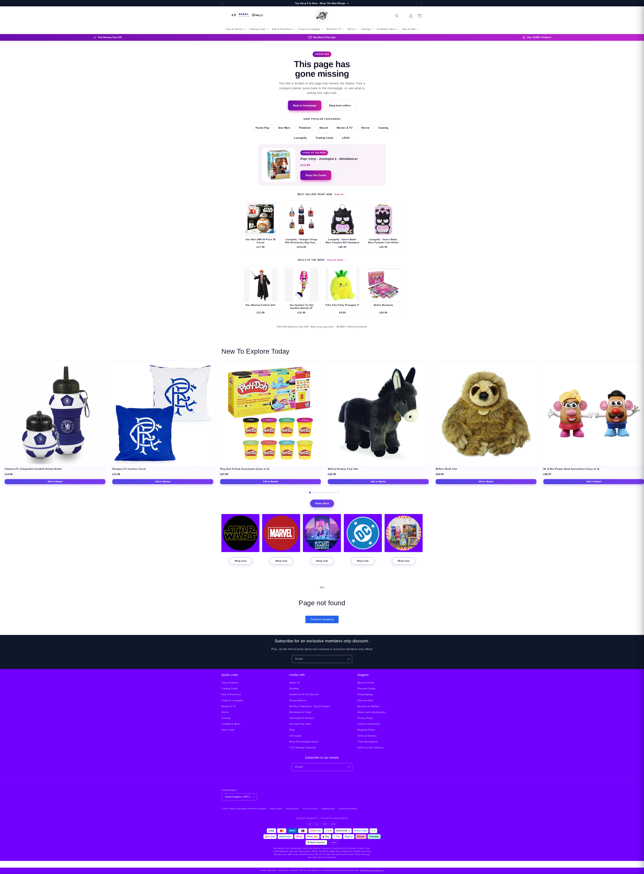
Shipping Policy (366, 730)
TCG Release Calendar (302, 747)
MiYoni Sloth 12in (446, 469)
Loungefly (300, 138)
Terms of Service (367, 735)
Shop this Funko (315, 175)
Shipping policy (328, 809)
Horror (365, 127)
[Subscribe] (348, 659)
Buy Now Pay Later (300, 724)
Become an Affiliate (368, 706)
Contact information (348, 809)
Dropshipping (365, 694)
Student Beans (297, 700)
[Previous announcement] (222, 3)
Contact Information (368, 724)
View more (322, 503)
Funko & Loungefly (232, 700)
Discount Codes (366, 688)
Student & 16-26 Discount (304, 694)
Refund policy (292, 809)
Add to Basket (55, 481)
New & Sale (228, 730)
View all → (340, 194)
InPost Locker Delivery (370, 747)
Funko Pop (262, 127)
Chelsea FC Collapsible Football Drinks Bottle (33, 469)
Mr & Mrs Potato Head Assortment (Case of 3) (571, 469)
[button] (246, 14)
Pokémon (305, 127)
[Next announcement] (421, 3)
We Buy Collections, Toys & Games (309, 706)
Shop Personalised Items (303, 741)
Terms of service (310, 809)
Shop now (240, 560)
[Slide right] (338, 492)
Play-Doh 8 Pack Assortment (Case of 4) (245, 469)
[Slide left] (305, 492)
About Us (294, 682)
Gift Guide (295, 735)
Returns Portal (365, 682)
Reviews (294, 688)
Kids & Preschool (231, 694)
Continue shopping (322, 619)
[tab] (310, 492)
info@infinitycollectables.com (372, 870)
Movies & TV (345, 127)
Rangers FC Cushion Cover (129, 469)
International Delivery (301, 718)
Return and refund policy (371, 712)
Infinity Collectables (238, 809)
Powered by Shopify (257, 809)
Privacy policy (276, 809)
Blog (291, 730)
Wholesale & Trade (300, 712)
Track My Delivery (367, 741)
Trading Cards (325, 138)
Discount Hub (365, 700)
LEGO (346, 138)
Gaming (383, 127)
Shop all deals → (336, 260)
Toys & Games (229, 682)
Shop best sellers (340, 105)
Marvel (323, 127)
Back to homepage (304, 105)
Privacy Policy (365, 718)
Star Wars (284, 127)
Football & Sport (230, 724)
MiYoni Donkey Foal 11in (343, 469)
